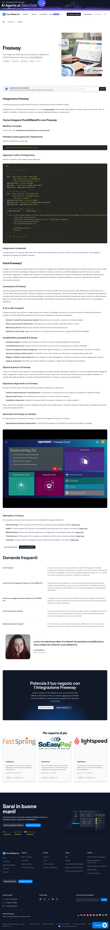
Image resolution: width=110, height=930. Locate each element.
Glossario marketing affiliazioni (73, 867)
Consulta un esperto (74, 14)
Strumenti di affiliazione (93, 873)
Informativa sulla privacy (63, 924)
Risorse (34, 14)
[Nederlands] (97, 915)
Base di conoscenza (27, 857)
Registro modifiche (26, 864)
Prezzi (4, 858)
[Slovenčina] (106, 915)
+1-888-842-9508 (11, 903)
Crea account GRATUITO (27, 547)
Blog (66, 857)
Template (68, 860)
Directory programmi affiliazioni (74, 871)
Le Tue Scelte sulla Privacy (69, 926)
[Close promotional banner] (107, 2)
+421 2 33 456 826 (11, 899)
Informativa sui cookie (79, 924)
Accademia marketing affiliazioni (74, 864)
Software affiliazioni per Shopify (96, 857)
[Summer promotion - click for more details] (55, 5)
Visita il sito (76, 525)
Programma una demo (33, 825)
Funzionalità (6, 861)
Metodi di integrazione (9, 865)
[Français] (88, 915)
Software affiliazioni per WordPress (97, 866)
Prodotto (25, 14)
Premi (44, 860)
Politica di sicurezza (48, 924)
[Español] (85, 915)
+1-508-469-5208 (11, 906)
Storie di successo (48, 864)
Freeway (20, 21)
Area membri (25, 860)
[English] (81, 915)
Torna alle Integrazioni (10, 547)
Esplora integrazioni (63, 707)
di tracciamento (49, 109)
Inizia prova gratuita (10, 881)
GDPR (89, 924)
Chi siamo (46, 857)
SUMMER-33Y (26, 8)
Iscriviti (102, 89)
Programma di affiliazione (50, 867)
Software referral (92, 869)
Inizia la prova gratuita (45, 707)
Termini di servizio (35, 924)
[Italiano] (94, 915)
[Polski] (100, 915)
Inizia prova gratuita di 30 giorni (13, 825)
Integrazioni (11, 21)
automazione (66, 696)
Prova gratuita (87, 14)
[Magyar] (91, 915)
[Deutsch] (78, 915)
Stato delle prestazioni (27, 867)
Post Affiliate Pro (36, 57)
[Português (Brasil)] (103, 915)
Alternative (6, 872)
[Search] (63, 14)
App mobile (6, 868)
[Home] (3, 22)
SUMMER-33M (10, 8)
